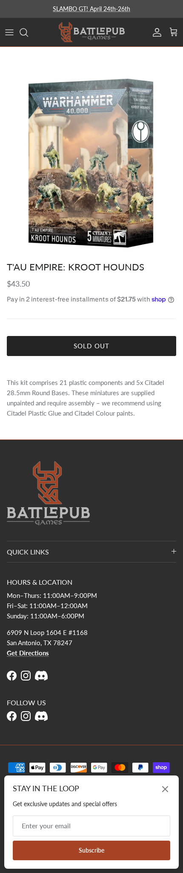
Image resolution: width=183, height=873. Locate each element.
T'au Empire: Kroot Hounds (75, 267)
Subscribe (91, 850)
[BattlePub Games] (92, 32)
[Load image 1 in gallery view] (91, 162)
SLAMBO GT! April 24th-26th (91, 8)
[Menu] (9, 32)
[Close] (165, 789)
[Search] (28, 32)
